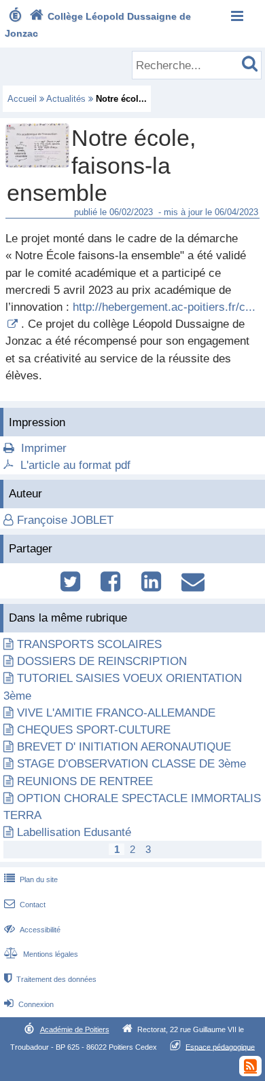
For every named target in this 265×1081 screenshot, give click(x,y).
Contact (25, 904)
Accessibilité (32, 930)
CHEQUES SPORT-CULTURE (94, 729)
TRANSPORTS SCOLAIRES (89, 644)
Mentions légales (41, 954)
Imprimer (44, 448)
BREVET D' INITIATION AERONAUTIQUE (124, 746)
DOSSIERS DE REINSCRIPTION (102, 661)
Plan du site (31, 879)
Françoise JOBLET (65, 520)
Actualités (66, 99)
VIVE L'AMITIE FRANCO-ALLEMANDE (116, 712)
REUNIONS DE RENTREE (85, 781)
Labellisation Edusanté (74, 832)
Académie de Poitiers (74, 1029)
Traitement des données (50, 979)
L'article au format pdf (75, 465)
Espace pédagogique (220, 1046)
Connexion (29, 1004)
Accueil (22, 99)
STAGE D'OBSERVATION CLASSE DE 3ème (131, 763)
